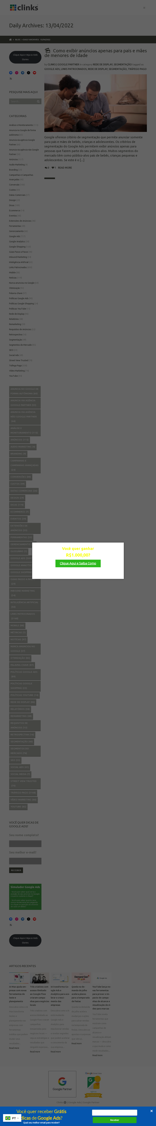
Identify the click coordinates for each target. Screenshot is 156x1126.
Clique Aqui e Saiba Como (78, 563)
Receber (114, 1119)
